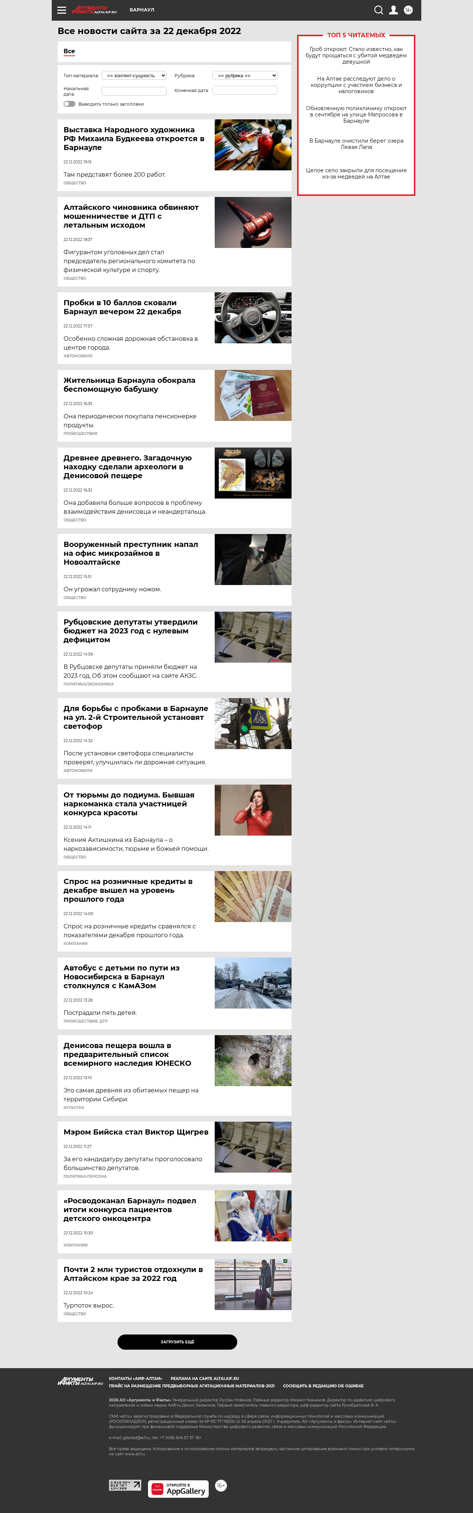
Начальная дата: (76, 91)
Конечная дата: (191, 90)
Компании (76, 944)
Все (69, 51)
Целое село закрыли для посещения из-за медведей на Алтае (356, 173)
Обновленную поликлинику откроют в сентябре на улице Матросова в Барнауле (356, 114)
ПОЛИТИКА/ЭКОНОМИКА (89, 684)
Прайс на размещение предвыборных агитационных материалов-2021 (192, 1386)
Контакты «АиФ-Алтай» (135, 1378)
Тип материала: (81, 75)
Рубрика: (184, 75)
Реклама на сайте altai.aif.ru (205, 1378)
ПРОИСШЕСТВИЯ (80, 434)
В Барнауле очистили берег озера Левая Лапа (356, 144)
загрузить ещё (177, 1342)
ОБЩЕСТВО (75, 183)
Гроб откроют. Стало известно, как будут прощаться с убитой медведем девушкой (356, 55)
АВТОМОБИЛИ (78, 356)
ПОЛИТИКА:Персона (85, 1177)
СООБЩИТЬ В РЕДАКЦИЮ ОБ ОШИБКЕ (323, 1386)
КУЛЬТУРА (74, 1108)
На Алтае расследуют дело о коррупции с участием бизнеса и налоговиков (356, 85)
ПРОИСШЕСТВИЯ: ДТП (86, 1021)
